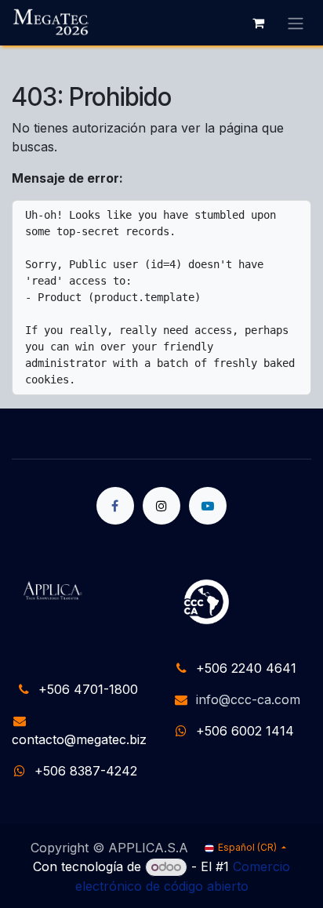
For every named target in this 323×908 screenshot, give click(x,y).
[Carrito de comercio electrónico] (258, 22)
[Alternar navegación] (295, 22)
